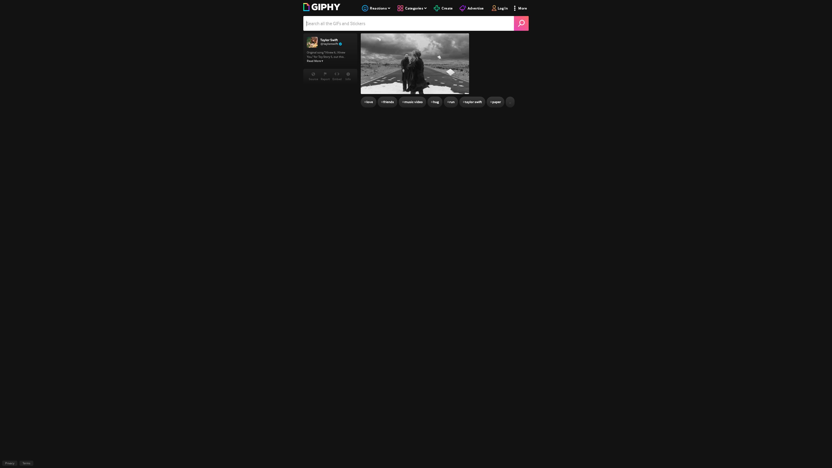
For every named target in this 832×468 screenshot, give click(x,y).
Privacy (9, 463)
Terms (26, 463)
